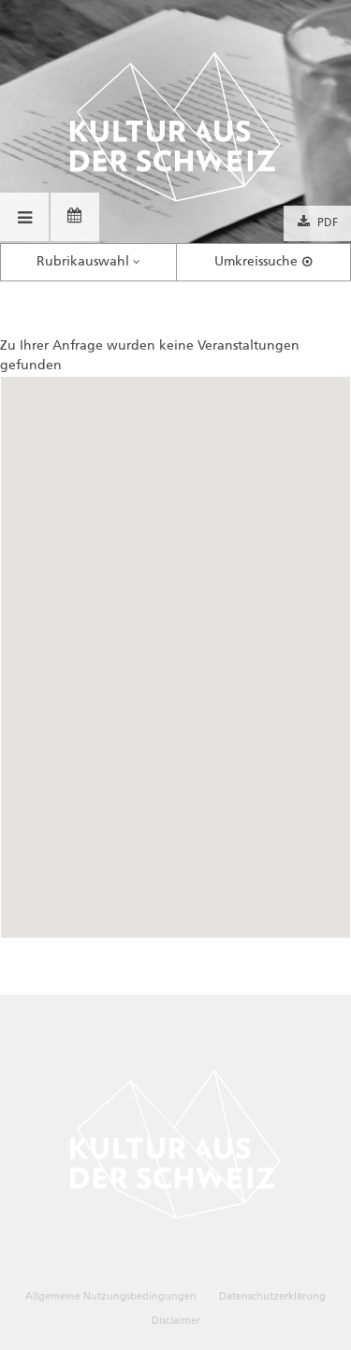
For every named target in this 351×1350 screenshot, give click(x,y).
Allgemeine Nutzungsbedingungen (111, 1296)
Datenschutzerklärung (272, 1296)
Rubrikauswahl (83, 261)
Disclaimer (176, 1320)
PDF (327, 223)
